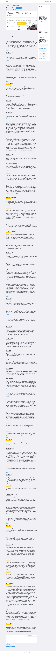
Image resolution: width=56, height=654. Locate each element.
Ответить (7, 50)
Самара (44, 51)
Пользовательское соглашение (22, 1)
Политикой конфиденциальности (17, 643)
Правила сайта (30, 1)
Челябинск (40, 51)
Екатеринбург (41, 46)
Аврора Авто (41, 14)
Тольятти (44, 53)
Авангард (40, 6)
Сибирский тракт (42, 37)
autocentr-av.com (10, 15)
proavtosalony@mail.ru (47, 1)
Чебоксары (41, 56)
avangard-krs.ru (43, 11)
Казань (45, 48)
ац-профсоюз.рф (43, 26)
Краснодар (40, 53)
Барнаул (44, 58)
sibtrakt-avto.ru (43, 42)
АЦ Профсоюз (41, 21)
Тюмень (44, 56)
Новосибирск (41, 48)
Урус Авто (40, 29)
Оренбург (40, 58)
